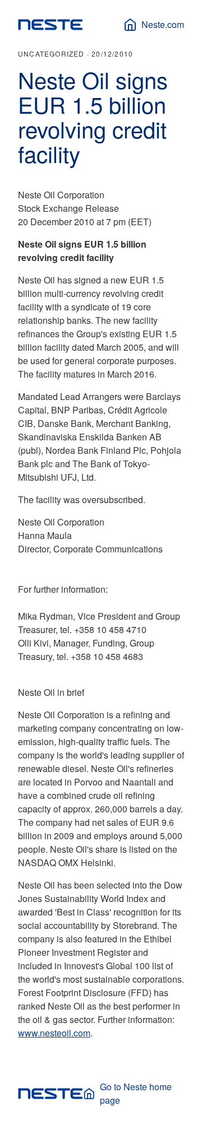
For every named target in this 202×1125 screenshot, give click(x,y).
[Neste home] (50, 24)
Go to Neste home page (136, 1093)
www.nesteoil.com (54, 1032)
